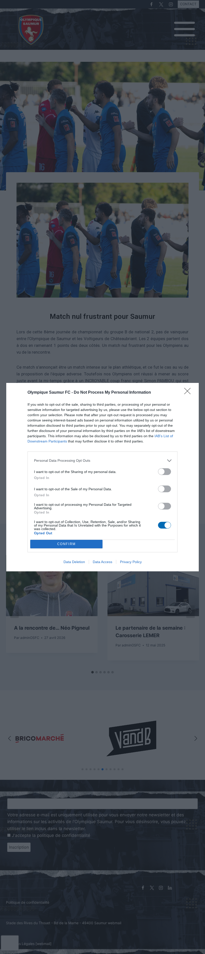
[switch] (164, 471)
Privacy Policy (131, 562)
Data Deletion (74, 562)
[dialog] (102, 477)
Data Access (102, 562)
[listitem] (102, 460)
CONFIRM (66, 544)
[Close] (189, 392)
